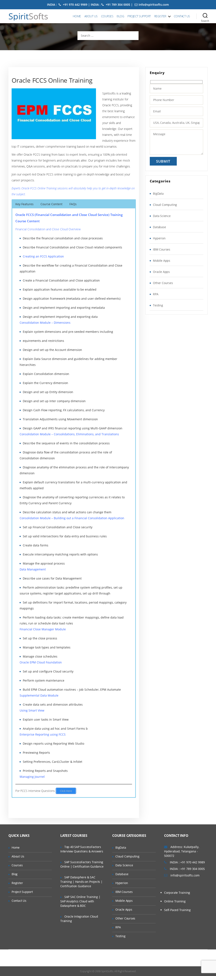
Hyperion (159, 238)
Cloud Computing (165, 205)
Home (77, 16)
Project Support (139, 16)
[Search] (205, 16)
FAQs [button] (73, 204)
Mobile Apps (161, 261)
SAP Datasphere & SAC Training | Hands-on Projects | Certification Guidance (81, 881)
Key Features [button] (24, 204)
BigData (158, 193)
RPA (155, 294)
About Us (91, 16)
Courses (107, 16)
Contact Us (182, 16)
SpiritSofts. (107, 971)
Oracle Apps (161, 272)
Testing (158, 305)
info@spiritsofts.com (154, 5)
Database (159, 227)
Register (160, 16)
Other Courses (163, 283)
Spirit (28, 16)
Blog (120, 16)
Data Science (161, 216)
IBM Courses (161, 249)
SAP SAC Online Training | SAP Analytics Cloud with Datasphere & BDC (80, 901)
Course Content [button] (51, 204)
